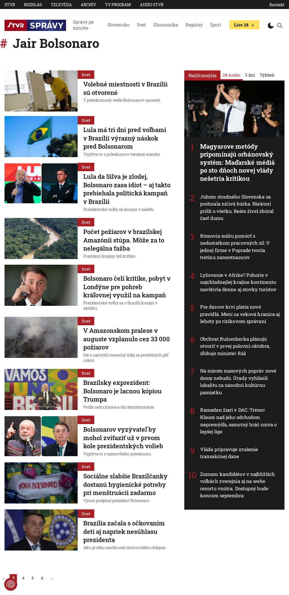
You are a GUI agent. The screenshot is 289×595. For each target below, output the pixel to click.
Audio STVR (151, 4)
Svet (141, 25)
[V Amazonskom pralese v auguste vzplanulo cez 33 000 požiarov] (41, 340)
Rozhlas (33, 4)
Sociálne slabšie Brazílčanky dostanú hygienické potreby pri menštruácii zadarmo (125, 484)
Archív (88, 4)
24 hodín (231, 75)
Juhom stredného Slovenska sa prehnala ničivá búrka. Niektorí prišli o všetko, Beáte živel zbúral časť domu (237, 207)
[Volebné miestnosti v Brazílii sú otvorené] (41, 91)
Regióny (194, 25)
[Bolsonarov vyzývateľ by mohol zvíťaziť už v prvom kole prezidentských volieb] (41, 437)
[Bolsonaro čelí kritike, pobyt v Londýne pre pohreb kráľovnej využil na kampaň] (41, 288)
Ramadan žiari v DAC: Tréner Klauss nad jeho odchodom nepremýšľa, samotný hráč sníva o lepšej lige (238, 421)
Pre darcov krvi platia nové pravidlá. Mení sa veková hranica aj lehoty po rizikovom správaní (240, 314)
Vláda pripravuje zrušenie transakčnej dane (229, 453)
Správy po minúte (83, 25)
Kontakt (277, 4)
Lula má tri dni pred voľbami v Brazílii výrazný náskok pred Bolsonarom (124, 138)
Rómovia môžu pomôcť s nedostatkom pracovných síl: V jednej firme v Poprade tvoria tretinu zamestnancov (235, 247)
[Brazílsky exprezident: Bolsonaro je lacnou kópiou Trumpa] (41, 390)
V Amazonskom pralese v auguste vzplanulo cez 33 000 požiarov (126, 338)
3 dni (250, 75)
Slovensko (119, 25)
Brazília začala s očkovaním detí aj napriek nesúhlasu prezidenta (124, 531)
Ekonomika (165, 25)
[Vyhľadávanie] (279, 25)
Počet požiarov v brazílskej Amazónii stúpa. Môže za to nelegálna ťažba (123, 240)
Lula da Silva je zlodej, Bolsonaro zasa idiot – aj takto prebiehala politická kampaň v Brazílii (126, 189)
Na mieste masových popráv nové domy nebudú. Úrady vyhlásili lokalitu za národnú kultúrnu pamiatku (238, 381)
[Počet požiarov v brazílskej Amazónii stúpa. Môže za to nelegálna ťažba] (41, 239)
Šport (215, 25)
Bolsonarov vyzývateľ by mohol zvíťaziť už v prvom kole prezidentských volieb (123, 437)
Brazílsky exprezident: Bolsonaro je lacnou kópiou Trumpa (122, 390)
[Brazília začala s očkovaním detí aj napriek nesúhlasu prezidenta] (41, 530)
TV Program (118, 4)
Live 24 (241, 25)
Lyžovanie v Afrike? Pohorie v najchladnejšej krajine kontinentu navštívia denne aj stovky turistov (238, 282)
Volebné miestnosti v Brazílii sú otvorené (125, 88)
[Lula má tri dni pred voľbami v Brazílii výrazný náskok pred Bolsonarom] (41, 137)
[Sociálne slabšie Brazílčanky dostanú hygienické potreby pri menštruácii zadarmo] (41, 483)
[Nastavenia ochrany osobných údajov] (10, 584)
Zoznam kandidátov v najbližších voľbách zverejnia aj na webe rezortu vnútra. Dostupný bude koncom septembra (237, 485)
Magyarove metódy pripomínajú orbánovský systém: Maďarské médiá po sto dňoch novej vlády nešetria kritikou (237, 162)
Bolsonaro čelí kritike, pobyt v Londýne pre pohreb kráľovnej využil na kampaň (126, 286)
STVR (10, 4)
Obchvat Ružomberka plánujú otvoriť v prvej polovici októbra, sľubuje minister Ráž (235, 346)
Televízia (61, 4)
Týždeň (267, 75)
